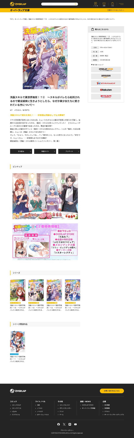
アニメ (61, 411)
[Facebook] (58, 424)
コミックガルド (16, 405)
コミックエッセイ (65, 405)
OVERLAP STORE (87, 405)
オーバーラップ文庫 (20, 19)
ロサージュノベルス (43, 414)
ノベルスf (40, 411)
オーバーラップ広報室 (88, 408)
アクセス (107, 411)
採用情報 (107, 408)
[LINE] (70, 424)
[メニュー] (121, 4)
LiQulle (14, 411)
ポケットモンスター (65, 408)
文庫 (38, 405)
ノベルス (39, 408)
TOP (11, 19)
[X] (64, 424)
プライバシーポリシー (67, 430)
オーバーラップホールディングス (114, 414)
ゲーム (61, 414)
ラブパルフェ (16, 414)
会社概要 (107, 405)
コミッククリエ (16, 408)
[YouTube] (75, 424)
